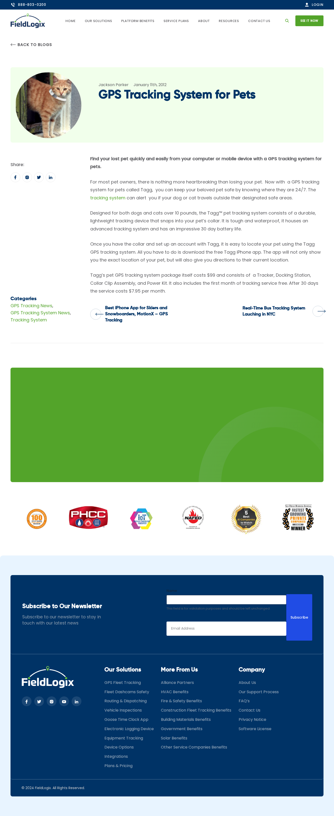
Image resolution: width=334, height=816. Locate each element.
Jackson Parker (114, 85)
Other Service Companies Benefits (194, 747)
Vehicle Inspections (123, 710)
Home (71, 21)
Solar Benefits (174, 738)
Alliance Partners (177, 682)
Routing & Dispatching (125, 701)
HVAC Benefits (175, 692)
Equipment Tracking (123, 738)
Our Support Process (259, 692)
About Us (247, 682)
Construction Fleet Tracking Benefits (196, 710)
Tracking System (29, 320)
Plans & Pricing (118, 766)
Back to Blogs (35, 44)
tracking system (107, 198)
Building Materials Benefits (186, 719)
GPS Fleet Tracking (122, 682)
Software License (255, 729)
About (204, 21)
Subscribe (299, 617)
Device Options (119, 747)
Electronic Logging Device (129, 729)
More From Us (179, 670)
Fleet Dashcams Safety (126, 692)
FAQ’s (244, 701)
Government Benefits (181, 729)
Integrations (116, 756)
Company (252, 670)
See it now (309, 21)
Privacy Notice (252, 719)
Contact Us (259, 21)
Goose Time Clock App (126, 719)
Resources (229, 21)
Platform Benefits (138, 21)
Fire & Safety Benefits (181, 701)
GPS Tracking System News (40, 313)
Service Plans (176, 21)
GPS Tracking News (31, 306)
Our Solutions (98, 21)
